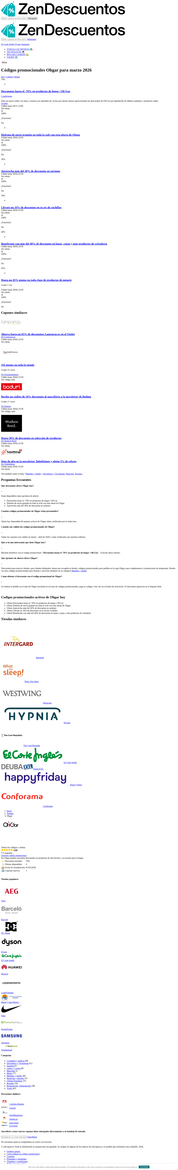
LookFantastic (7, 992)
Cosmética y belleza (16, 1061)
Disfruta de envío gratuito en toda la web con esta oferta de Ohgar (40, 134)
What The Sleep (31, 681)
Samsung (25, 44)
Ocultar (4, 103)
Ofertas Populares (15, 1081)
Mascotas (70, 474)
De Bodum (6, 406)
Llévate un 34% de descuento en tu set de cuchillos (31, 207)
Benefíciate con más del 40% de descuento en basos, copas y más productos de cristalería (54, 243)
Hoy (3, 77)
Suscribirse (32, 1137)
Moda (9, 1073)
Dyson (18, 44)
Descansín (13, 1123)
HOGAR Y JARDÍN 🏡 (18, 54)
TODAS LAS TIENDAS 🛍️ (20, 49)
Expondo (13, 1126)
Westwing (47, 703)
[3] (7, 850)
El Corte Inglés (7, 44)
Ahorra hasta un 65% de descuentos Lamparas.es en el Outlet (38, 334)
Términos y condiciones (17, 1161)
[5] (12, 850)
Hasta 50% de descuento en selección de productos (31, 438)
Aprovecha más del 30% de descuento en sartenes (30, 171)
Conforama (48, 806)
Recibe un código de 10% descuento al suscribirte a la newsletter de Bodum (46, 396)
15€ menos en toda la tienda (17, 364)
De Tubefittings (8, 464)
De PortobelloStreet (9, 374)
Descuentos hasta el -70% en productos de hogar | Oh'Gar (35, 91)
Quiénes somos (13, 1151)
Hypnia (67, 723)
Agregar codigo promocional (13, 855)
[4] (9, 850)
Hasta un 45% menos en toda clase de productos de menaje (36, 279)
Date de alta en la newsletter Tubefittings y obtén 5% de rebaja (38, 461)
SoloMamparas (16, 1115)
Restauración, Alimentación (19, 1086)
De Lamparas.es (8, 337)
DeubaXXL (38, 769)
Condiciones (6, 96)
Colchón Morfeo (16, 1104)
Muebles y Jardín (33, 474)
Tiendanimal (6, 1050)
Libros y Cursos (14, 1068)
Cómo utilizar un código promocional (23, 1154)
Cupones (10, 1156)
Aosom (12, 1108)
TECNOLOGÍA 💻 (16, 52)
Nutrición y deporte (15, 1078)
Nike (3, 1016)
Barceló (4, 919)
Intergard (40, 657)
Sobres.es (13, 1119)
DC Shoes (5, 933)
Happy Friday (76, 785)
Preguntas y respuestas (16, 1159)
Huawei (4, 974)
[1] (2, 850)
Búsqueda (33, 18)
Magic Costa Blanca (10, 1002)
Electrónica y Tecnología (54, 474)
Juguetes (11, 1066)
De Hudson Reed (8, 441)
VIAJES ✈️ (12, 57)
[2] (4, 850)
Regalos (78, 474)
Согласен (144, 1167)
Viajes (10, 1088)
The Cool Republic (31, 745)
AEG (3, 901)
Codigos (9, 77)
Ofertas (16, 77)
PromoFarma (7, 1029)
